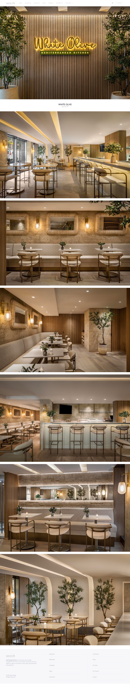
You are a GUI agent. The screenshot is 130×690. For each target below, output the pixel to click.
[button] (69, 3)
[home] (10, 3)
